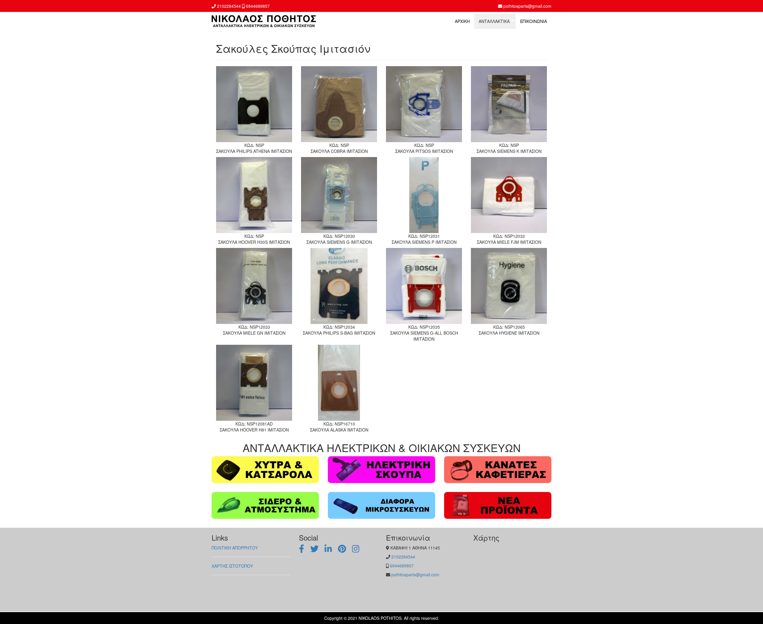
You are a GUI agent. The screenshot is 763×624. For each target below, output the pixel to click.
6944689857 (258, 6)
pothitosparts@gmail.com (527, 6)
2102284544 (229, 6)
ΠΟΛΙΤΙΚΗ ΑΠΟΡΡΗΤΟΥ (235, 548)
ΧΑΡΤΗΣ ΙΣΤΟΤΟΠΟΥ (232, 566)
